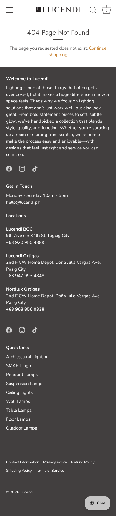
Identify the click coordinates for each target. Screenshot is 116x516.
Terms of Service (50, 470)
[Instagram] (22, 168)
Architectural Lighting (27, 357)
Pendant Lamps (22, 375)
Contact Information (22, 462)
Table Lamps (19, 410)
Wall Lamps (18, 401)
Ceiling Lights (19, 392)
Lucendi (26, 492)
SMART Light (19, 366)
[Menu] (9, 10)
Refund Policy (83, 462)
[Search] (93, 11)
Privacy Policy (55, 462)
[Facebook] (9, 168)
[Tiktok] (35, 168)
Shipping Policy (19, 470)
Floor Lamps (18, 419)
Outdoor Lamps (21, 428)
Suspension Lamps (24, 383)
